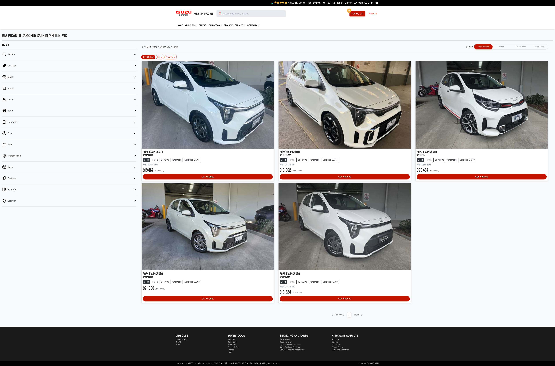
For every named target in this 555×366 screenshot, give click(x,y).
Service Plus (285, 339)
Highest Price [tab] (520, 47)
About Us (335, 339)
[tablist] (511, 47)
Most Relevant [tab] (483, 47)
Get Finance (207, 176)
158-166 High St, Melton (339, 2)
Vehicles (190, 25)
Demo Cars (232, 342)
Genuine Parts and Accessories (292, 350)
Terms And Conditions (340, 350)
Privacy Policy (337, 347)
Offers (202, 25)
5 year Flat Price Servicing (290, 347)
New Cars (231, 339)
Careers (335, 342)
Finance (373, 13)
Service (239, 25)
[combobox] (251, 13)
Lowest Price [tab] (539, 47)
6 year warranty (286, 342)
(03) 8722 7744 (365, 2)
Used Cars (232, 344)
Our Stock (214, 25)
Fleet (230, 352)
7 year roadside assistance (290, 344)
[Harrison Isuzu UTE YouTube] (377, 2)
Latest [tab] (501, 47)
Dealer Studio (374, 363)
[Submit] (220, 13)
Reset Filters (148, 57)
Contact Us (336, 344)
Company (252, 25)
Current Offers (233, 347)
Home (180, 25)
